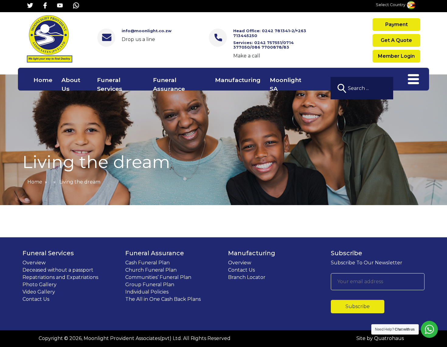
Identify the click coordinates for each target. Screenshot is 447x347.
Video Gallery (39, 292)
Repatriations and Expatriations (60, 277)
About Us (70, 84)
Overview (34, 263)
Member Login (396, 56)
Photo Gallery (40, 284)
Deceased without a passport (58, 270)
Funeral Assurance (169, 84)
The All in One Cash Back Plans (163, 299)
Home (42, 80)
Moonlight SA (285, 84)
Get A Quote (396, 40)
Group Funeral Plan (149, 284)
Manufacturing (238, 80)
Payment (396, 24)
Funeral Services (109, 84)
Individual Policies (146, 292)
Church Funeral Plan (151, 270)
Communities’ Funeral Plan (158, 277)
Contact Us (36, 299)
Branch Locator (246, 277)
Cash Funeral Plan (147, 263)
